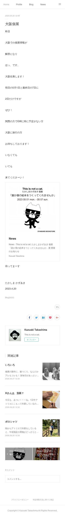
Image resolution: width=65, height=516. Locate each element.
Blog (31, 4)
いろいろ (10, 364)
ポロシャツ (11, 421)
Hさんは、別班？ (14, 393)
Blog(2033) (9, 297)
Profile (19, 4)
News (43, 4)
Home (6, 4)
